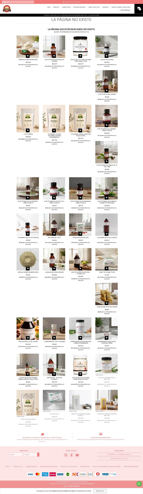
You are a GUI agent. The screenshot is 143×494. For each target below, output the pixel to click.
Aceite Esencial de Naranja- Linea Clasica (80, 202)
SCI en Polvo (54, 414)
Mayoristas (105, 7)
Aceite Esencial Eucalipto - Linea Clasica (54, 202)
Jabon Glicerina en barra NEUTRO (107, 414)
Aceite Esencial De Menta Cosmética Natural (107, 202)
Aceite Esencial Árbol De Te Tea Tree (107, 165)
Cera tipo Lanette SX (107, 272)
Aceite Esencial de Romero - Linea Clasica (28, 202)
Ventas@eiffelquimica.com (124, 454)
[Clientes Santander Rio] (100, 435)
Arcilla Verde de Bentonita (28, 272)
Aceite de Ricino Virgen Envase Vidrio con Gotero (28, 378)
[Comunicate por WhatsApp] (139, 483)
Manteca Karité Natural (28, 59)
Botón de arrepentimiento (87, 483)
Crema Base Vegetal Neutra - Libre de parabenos (80, 342)
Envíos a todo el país (94, 7)
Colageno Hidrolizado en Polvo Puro (81, 134)
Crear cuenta (68, 2)
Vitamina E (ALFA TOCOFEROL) (28, 237)
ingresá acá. (77, 483)
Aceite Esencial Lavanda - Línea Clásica (107, 129)
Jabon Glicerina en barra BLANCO (80, 414)
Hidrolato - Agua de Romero (54, 378)
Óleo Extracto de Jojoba (28, 341)
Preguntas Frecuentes (79, 7)
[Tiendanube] (71, 486)
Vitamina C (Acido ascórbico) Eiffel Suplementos (54, 135)
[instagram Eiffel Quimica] (66, 455)
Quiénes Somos (66, 7)
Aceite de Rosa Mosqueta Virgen (54, 60)
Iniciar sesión (76, 2)
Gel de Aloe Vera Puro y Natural (107, 378)
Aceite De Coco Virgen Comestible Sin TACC (80, 378)
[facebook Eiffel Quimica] (71, 455)
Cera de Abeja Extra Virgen (107, 307)
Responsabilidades (125, 10)
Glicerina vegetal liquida (107, 237)
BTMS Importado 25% (81, 237)
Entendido (100, 491)
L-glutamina (28, 134)
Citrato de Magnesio (28, 419)
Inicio (48, 7)
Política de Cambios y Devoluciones (120, 7)
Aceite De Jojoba (107, 59)
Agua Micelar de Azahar (54, 272)
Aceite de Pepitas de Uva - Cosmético (80, 273)
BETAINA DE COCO (54, 237)
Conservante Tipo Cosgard (54, 341)
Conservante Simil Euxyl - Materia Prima (107, 342)
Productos (56, 7)
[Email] (77, 455)
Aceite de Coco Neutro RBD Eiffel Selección (80, 60)
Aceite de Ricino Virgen (107, 94)
